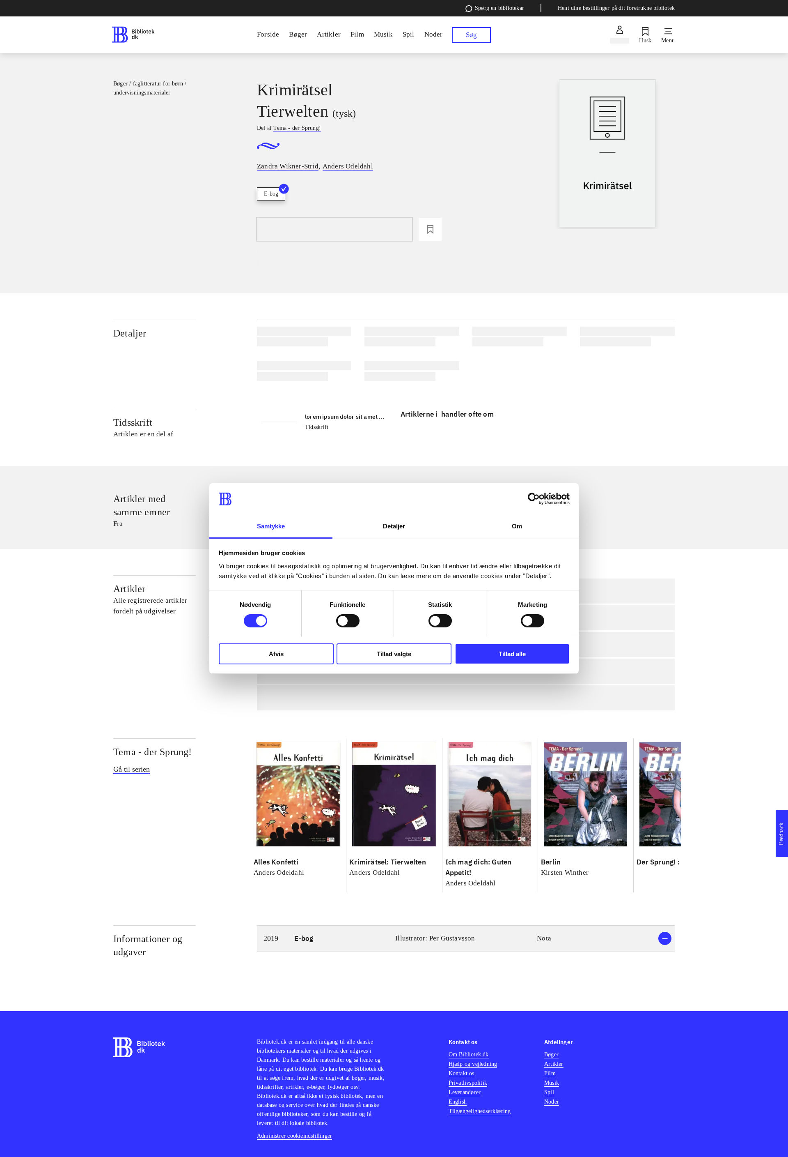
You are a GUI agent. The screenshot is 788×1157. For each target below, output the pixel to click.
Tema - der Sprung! (152, 752)
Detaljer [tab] (394, 526)
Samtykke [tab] (271, 526)
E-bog (271, 194)
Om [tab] (517, 526)
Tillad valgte (394, 653)
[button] (466, 938)
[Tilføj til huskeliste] (430, 229)
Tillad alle (512, 653)
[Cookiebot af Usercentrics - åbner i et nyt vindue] (534, 499)
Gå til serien (131, 769)
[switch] (348, 620)
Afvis (276, 653)
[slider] (607, 154)
